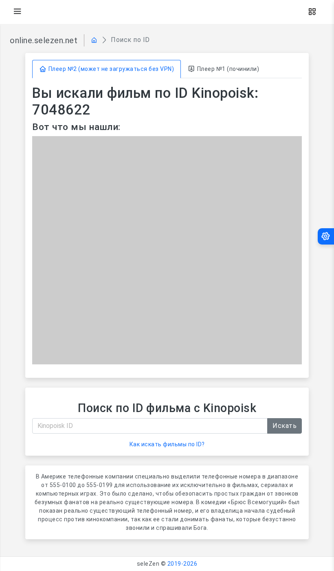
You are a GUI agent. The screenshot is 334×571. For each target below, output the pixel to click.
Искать (284, 426)
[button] (312, 12)
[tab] (106, 69)
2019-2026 (182, 563)
